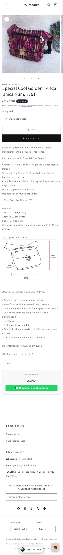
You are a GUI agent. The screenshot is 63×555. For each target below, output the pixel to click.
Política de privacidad (15, 544)
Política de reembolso (48, 539)
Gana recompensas (15, 440)
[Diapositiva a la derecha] (38, 78)
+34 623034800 (25, 458)
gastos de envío (26, 106)
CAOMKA (15, 539)
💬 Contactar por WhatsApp (31, 388)
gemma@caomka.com (24, 465)
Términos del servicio (35, 544)
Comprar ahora (31, 138)
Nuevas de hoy (13, 434)
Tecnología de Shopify (28, 539)
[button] (6, 5)
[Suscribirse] (53, 497)
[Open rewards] (55, 547)
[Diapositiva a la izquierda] (24, 78)
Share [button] (8, 363)
